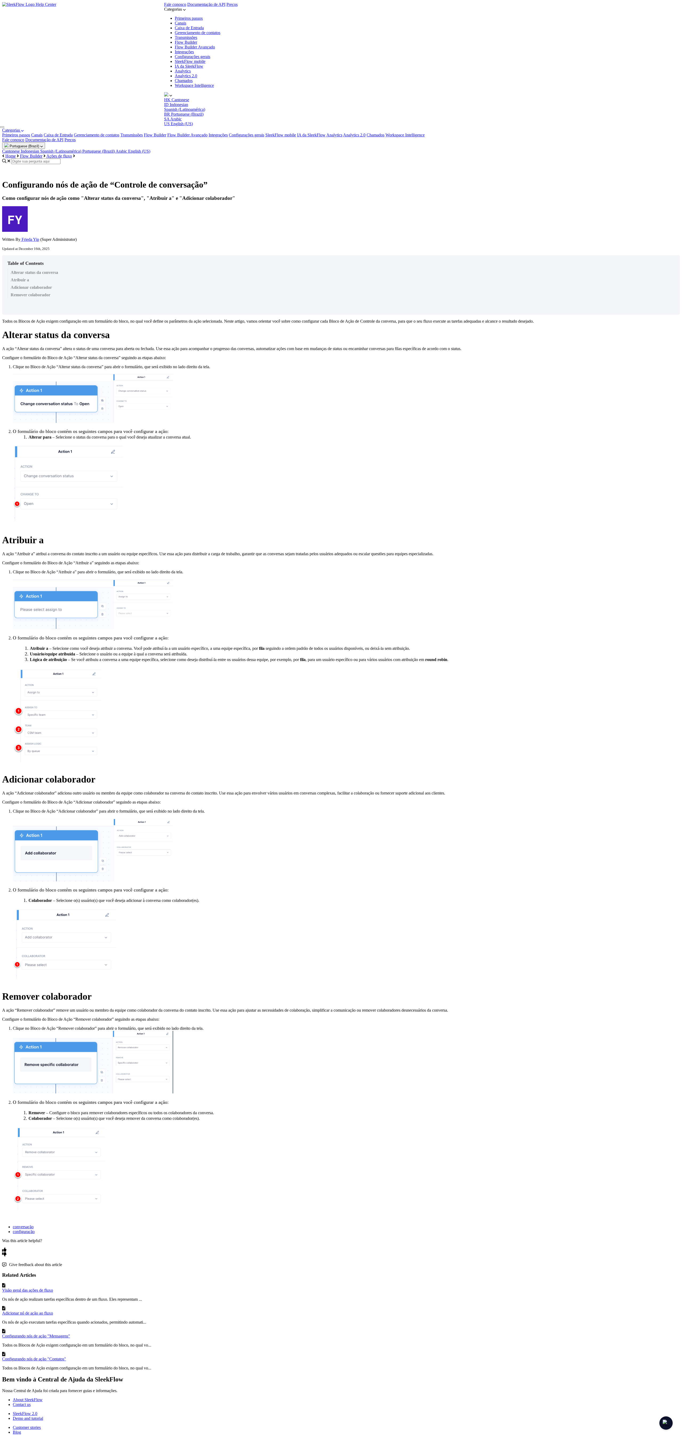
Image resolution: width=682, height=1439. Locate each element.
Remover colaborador (30, 295)
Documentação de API (206, 4)
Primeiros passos (189, 18)
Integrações (184, 52)
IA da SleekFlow (189, 66)
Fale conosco (175, 4)
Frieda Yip (30, 239)
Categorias (11, 130)
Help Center (46, 4)
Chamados (184, 80)
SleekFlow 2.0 (25, 1413)
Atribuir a (20, 280)
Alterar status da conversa (34, 272)
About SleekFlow (28, 1399)
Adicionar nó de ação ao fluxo (27, 1313)
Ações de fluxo (59, 156)
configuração (24, 1231)
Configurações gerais (192, 56)
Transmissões (186, 37)
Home (10, 156)
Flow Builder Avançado (195, 47)
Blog (17, 1432)
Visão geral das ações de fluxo (27, 1290)
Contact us (22, 1404)
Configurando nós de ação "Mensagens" (36, 1336)
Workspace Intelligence (194, 85)
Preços (232, 4)
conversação (23, 1227)
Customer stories (27, 1427)
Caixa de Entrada (189, 28)
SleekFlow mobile (190, 61)
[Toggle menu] (2, 127)
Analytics (183, 71)
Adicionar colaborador (31, 287)
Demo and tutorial (28, 1418)
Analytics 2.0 (186, 76)
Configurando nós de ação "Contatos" (34, 1359)
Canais (180, 23)
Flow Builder (186, 42)
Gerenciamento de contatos (197, 32)
